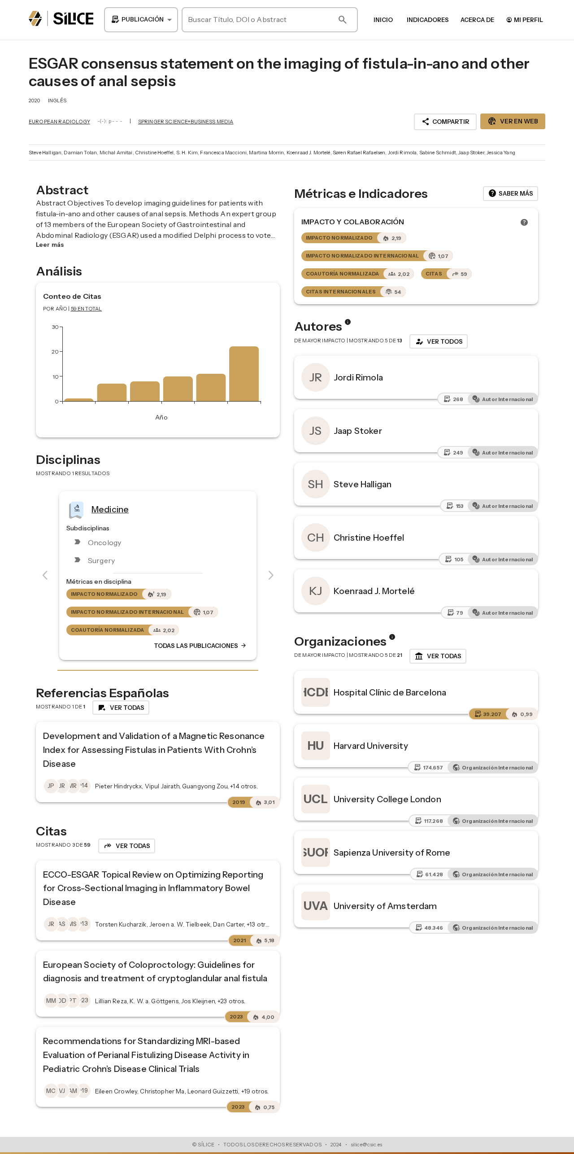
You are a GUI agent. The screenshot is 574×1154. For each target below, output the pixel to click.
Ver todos (438, 341)
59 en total (86, 309)
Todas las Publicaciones (200, 645)
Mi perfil (524, 19)
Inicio (383, 19)
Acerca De (477, 19)
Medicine (110, 508)
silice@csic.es (366, 1144)
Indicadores (428, 19)
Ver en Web (512, 121)
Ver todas (437, 656)
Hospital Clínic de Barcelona (390, 692)
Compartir (445, 121)
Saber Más (510, 193)
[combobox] (141, 20)
